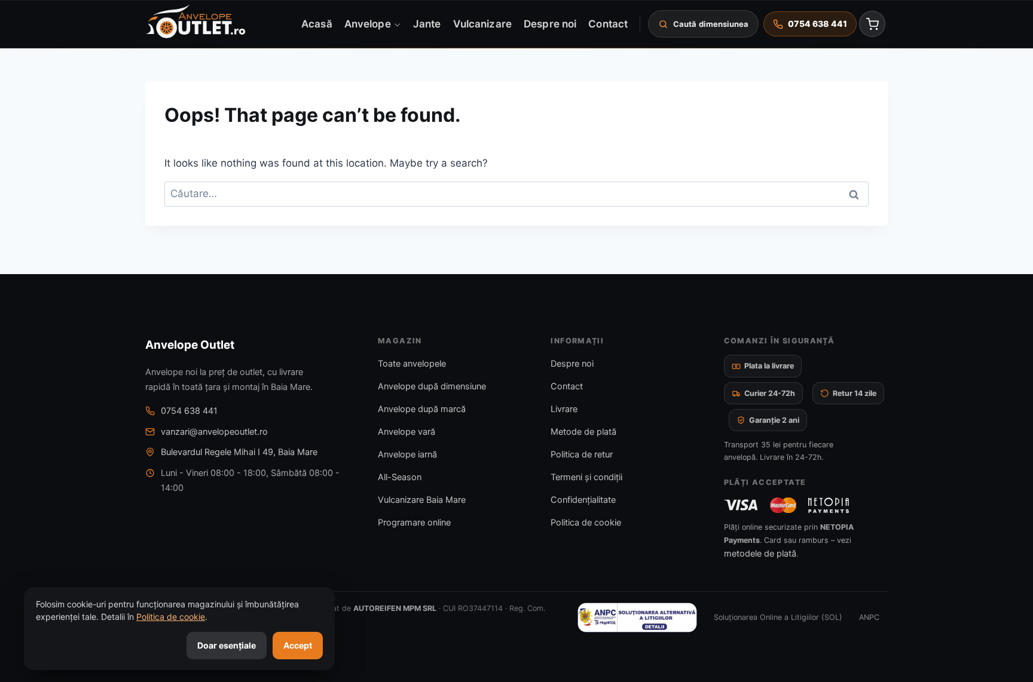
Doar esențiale (226, 645)
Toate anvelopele (412, 363)
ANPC (869, 617)
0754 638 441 (189, 410)
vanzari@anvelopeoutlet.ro (214, 431)
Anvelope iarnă (407, 454)
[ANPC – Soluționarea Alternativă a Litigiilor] (637, 617)
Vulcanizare (482, 23)
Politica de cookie (586, 522)
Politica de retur (582, 454)
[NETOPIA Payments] (828, 505)
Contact (608, 23)
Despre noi (550, 23)
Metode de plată (583, 431)
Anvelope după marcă (422, 409)
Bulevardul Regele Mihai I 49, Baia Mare (239, 452)
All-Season (399, 477)
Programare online (414, 522)
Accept (297, 645)
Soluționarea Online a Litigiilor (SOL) (778, 617)
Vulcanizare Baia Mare (422, 499)
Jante (427, 23)
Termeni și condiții (586, 477)
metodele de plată (760, 553)
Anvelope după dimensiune (432, 386)
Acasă (316, 23)
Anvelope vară (406, 431)
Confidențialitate (583, 499)
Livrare (564, 409)
